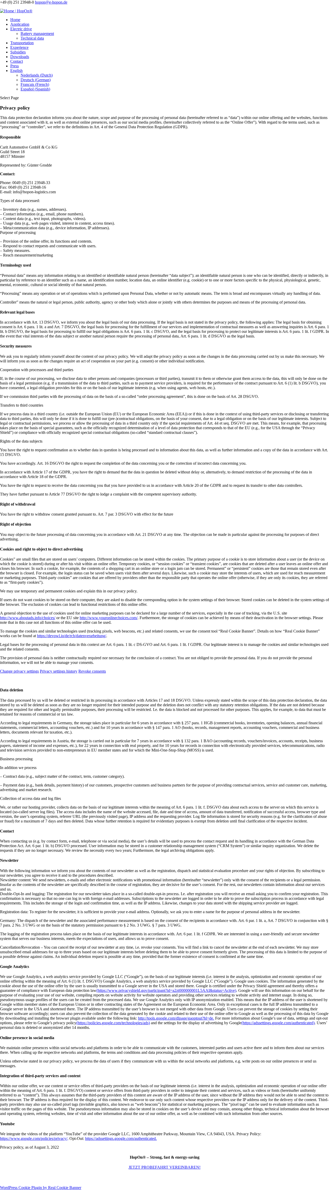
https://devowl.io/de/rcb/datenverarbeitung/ (71, 636)
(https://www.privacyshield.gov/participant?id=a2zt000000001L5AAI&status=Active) (166, 990)
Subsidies (18, 52)
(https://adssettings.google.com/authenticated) (278, 1023)
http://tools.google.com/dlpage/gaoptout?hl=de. (176, 1018)
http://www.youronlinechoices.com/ (109, 618)
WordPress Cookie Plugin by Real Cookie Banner (40, 1187)
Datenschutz (101, 1177)
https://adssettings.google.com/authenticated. (121, 1138)
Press (14, 66)
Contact (16, 61)
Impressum (82, 1177)
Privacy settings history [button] (58, 671)
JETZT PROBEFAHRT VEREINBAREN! (164, 1167)
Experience (19, 47)
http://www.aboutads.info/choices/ (27, 618)
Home (15, 19)
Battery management (37, 33)
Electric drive (21, 29)
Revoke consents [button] (92, 671)
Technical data (32, 38)
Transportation (22, 43)
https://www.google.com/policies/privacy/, (34, 1138)
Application (19, 24)
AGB (115, 1177)
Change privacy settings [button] (19, 671)
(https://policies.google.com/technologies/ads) (113, 1023)
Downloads (19, 56)
